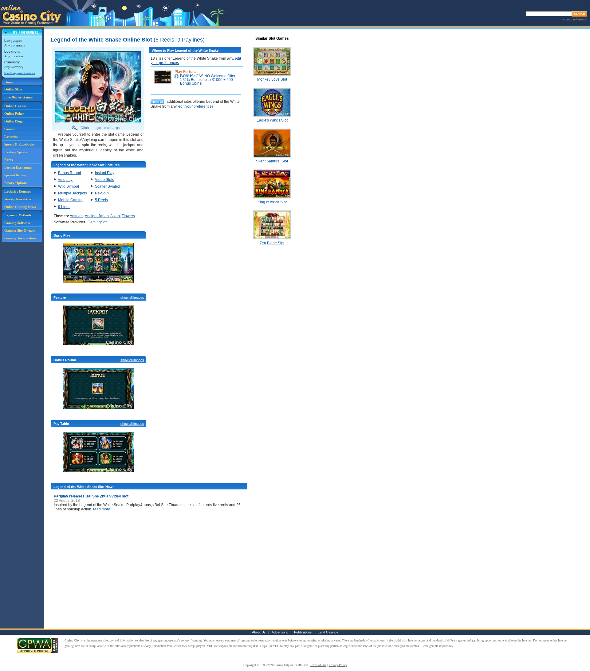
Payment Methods (17, 215)
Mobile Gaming (71, 200)
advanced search (575, 19)
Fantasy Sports (15, 152)
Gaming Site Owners (19, 230)
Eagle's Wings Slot (272, 120)
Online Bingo (14, 121)
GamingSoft (97, 222)
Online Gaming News (20, 207)
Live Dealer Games (18, 97)
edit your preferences (196, 106)
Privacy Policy (338, 665)
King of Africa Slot (272, 202)
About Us (259, 632)
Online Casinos (15, 106)
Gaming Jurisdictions (20, 238)
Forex (8, 160)
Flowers (128, 216)
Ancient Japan (97, 216)
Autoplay (65, 180)
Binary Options (15, 183)
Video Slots (104, 180)
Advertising (280, 632)
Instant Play (104, 173)
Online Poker (14, 113)
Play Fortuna (186, 72)
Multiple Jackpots (72, 193)
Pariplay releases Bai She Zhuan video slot (91, 496)
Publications (303, 632)
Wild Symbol (68, 186)
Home (8, 82)
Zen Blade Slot (272, 243)
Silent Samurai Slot (272, 161)
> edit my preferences (19, 73)
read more (101, 509)
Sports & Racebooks (19, 144)
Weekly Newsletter (18, 199)
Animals (76, 216)
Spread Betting (15, 175)
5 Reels (101, 200)
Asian (115, 216)
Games (9, 129)
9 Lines (64, 207)
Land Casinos (328, 632)
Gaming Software (17, 223)
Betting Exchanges (18, 167)
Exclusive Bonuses (17, 191)
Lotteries (11, 136)
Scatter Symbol (107, 186)
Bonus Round (69, 173)
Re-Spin (102, 193)
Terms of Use (318, 665)
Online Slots (13, 89)
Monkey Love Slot (272, 79)
